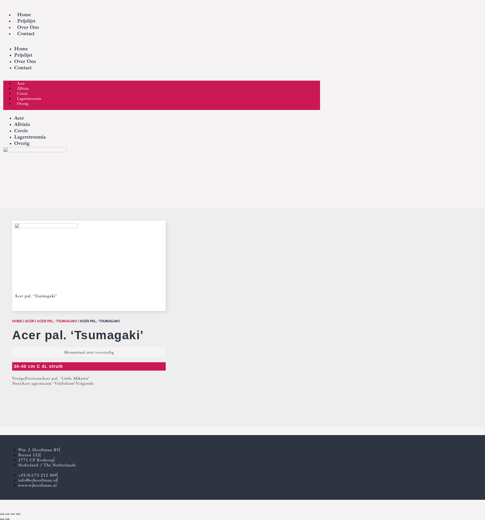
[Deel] (13, 514)
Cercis (22, 93)
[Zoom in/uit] (2, 514)
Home (24, 14)
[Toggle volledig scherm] (7, 514)
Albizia (23, 88)
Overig (23, 103)
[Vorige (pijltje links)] (2, 519)
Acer (21, 83)
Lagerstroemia (29, 98)
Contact (26, 33)
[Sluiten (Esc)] (18, 514)
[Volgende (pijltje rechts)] (7, 519)
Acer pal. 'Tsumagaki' (57, 321)
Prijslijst (26, 21)
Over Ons (28, 27)
